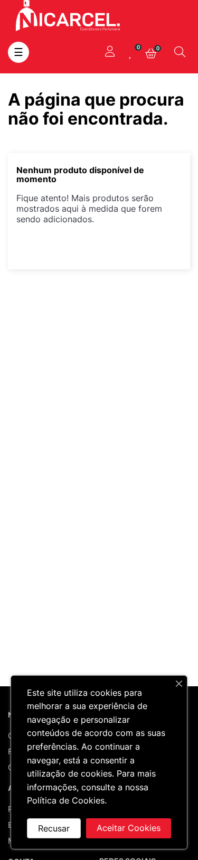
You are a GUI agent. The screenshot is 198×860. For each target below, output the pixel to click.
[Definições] (109, 52)
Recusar (54, 828)
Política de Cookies (66, 800)
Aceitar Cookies (129, 828)
